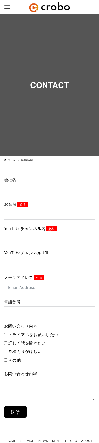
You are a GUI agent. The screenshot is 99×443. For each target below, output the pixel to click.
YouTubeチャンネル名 (25, 228)
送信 (15, 411)
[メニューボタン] (7, 7)
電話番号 (12, 301)
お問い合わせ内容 (20, 326)
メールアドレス (18, 277)
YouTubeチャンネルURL (27, 252)
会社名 (10, 179)
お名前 (10, 204)
